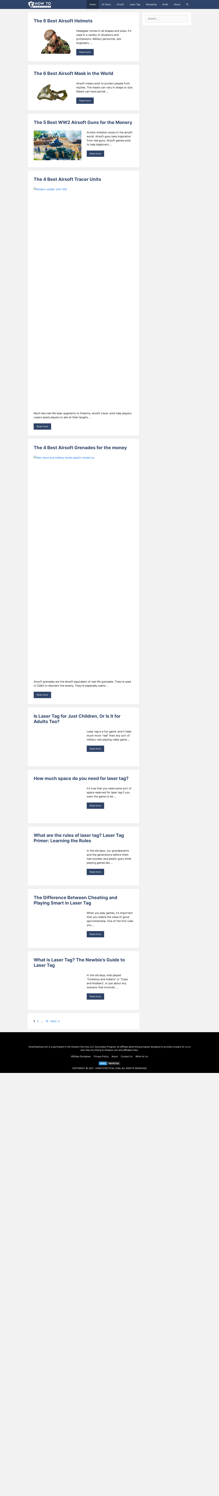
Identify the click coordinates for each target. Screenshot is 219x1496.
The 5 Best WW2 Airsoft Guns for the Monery (83, 122)
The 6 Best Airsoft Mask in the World (73, 73)
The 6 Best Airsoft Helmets (63, 20)
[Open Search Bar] (187, 4)
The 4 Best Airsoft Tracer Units (67, 179)
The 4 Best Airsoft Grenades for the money (80, 447)
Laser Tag (135, 4)
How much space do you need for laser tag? (81, 989)
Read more (85, 52)
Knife (165, 4)
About (177, 4)
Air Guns (106, 4)
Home (93, 4)
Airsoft (120, 4)
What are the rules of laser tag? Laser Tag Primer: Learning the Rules (79, 1261)
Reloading (151, 4)
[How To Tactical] (40, 4)
